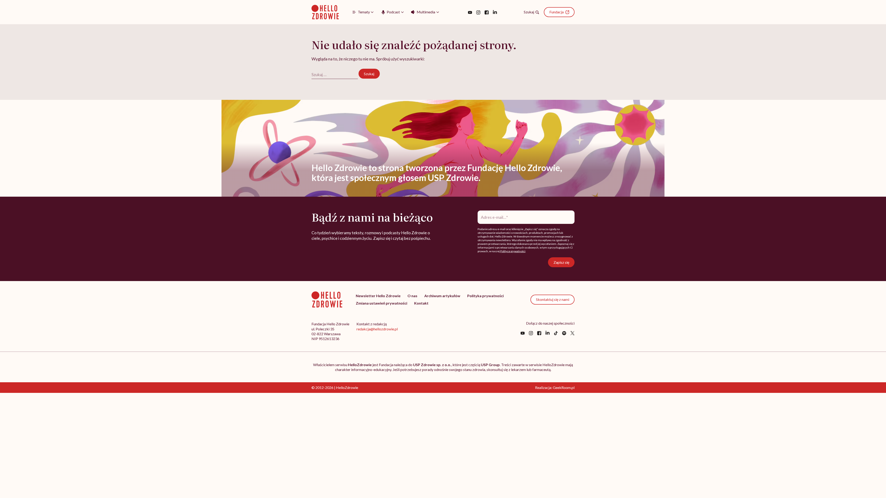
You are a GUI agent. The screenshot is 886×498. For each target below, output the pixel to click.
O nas (412, 295)
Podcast (393, 12)
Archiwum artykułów (442, 295)
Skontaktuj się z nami (552, 299)
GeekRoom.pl (564, 387)
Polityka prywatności (485, 295)
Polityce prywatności (512, 251)
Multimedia (426, 12)
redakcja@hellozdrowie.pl (377, 329)
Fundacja (556, 12)
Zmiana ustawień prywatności (381, 303)
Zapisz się (561, 262)
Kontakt (421, 303)
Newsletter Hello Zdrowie (378, 295)
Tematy (364, 12)
